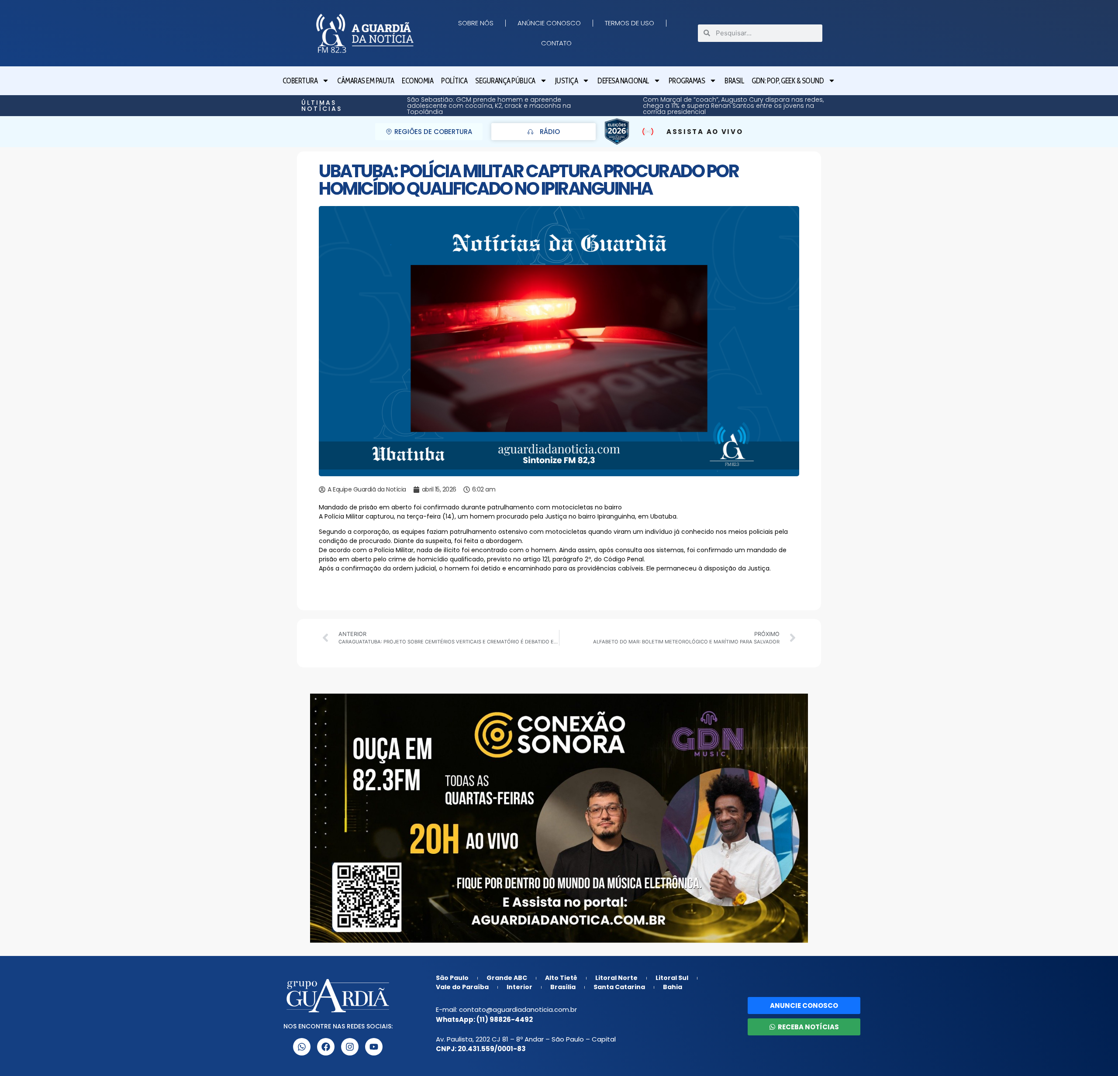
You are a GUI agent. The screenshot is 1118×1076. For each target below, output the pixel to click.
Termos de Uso (629, 23)
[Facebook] (326, 1046)
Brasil (734, 80)
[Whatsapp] (302, 1046)
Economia (417, 80)
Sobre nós (475, 23)
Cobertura (300, 80)
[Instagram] (350, 1046)
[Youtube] (374, 1046)
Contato (556, 43)
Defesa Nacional (623, 80)
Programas (687, 80)
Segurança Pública (505, 80)
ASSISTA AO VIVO (704, 131)
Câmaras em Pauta (365, 80)
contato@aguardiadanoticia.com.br (518, 1009)
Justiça (566, 80)
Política (454, 80)
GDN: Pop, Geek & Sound (788, 80)
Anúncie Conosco (549, 23)
